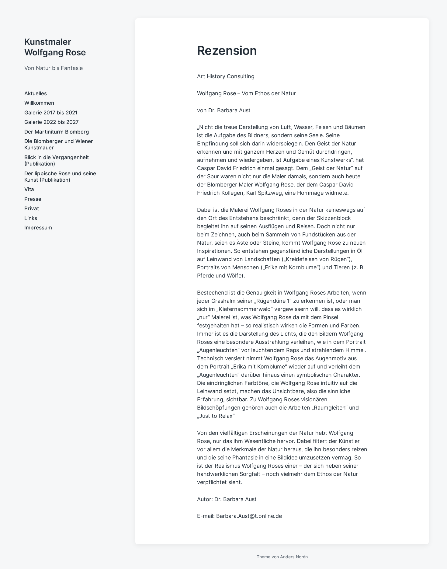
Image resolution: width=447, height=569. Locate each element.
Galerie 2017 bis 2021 (51, 113)
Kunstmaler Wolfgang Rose (55, 47)
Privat (31, 208)
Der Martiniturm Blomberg (56, 132)
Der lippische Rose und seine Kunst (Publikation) (60, 176)
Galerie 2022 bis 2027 (51, 122)
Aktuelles (35, 93)
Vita (29, 189)
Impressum (38, 228)
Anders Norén (294, 556)
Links (30, 218)
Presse (32, 199)
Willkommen (39, 103)
